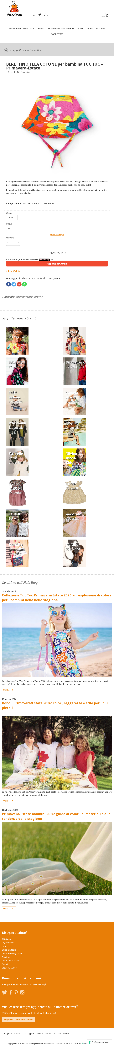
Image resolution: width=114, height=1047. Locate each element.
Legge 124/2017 (9, 967)
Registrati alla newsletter (18, 1019)
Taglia (9, 224)
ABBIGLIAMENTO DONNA (21, 28)
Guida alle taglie (9, 949)
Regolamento (8, 942)
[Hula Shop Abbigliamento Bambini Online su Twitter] (4, 993)
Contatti (5, 964)
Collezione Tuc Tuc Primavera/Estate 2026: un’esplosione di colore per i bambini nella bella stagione (56, 597)
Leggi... (6, 690)
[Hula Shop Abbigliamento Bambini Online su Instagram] (22, 993)
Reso (4, 946)
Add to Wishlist (13, 271)
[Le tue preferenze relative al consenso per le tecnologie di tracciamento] (99, 1042)
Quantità (10, 237)
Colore (9, 213)
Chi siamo (6, 939)
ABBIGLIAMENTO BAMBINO (61, 28)
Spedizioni (6, 957)
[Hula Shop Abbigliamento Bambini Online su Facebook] (11, 993)
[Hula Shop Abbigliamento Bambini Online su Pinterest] (16, 993)
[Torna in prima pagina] (6, 49)
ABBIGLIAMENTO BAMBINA (92, 28)
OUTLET (41, 28)
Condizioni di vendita (11, 960)
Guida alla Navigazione (12, 953)
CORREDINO (57, 34)
